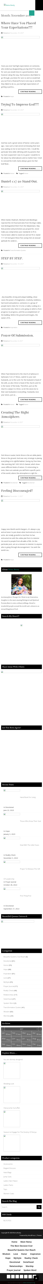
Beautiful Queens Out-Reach (14, 957)
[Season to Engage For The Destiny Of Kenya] (12, 1143)
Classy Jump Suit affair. (12, 1108)
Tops (5, 1189)
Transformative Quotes (18, 250)
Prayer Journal (9, 986)
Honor (12, 173)
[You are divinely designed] (12, 1070)
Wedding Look (9, 1084)
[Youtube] (21, 1276)
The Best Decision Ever (21, 1245)
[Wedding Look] (12, 1094)
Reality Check (8, 990)
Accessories (8, 1164)
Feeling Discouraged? (17, 491)
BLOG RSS (7, 1220)
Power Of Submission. (17, 335)
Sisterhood (8, 999)
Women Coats (9, 1193)
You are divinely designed (13, 1059)
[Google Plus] (17, 1276)
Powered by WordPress (28, 1235)
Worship (7, 1016)
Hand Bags (7, 1172)
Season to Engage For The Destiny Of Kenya (20, 1132)
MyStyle (6, 982)
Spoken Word (9, 1003)
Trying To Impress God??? (20, 104)
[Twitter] (13, 1276)
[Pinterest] (26, 1276)
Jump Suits (7, 1176)
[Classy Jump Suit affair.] (12, 1119)
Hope (12, 96)
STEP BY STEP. (12, 258)
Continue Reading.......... (30, 92)
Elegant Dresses (10, 1168)
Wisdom (7, 1011)
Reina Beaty (13, 569)
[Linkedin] (30, 1276)
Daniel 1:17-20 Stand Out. (19, 181)
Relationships (9, 995)
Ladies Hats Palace (11, 1181)
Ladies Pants (8, 1185)
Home (14, 1241)
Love (5, 978)
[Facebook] (8, 1276)
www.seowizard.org (29, 1282)
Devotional (13, 483)
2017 (21, 1029)
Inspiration (13, 327)
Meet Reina (26, 1241)
